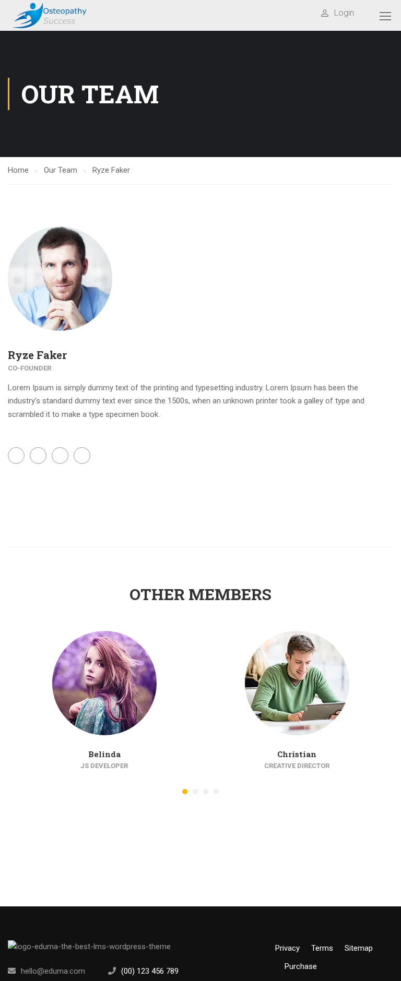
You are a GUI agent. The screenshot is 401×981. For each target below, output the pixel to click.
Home (18, 170)
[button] (184, 791)
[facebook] (205, 971)
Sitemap (359, 948)
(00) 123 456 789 (150, 971)
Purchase (301, 966)
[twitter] (221, 971)
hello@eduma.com (53, 971)
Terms (322, 948)
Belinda (104, 754)
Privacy (287, 948)
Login (344, 13)
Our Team (60, 170)
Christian (296, 754)
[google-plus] (238, 971)
